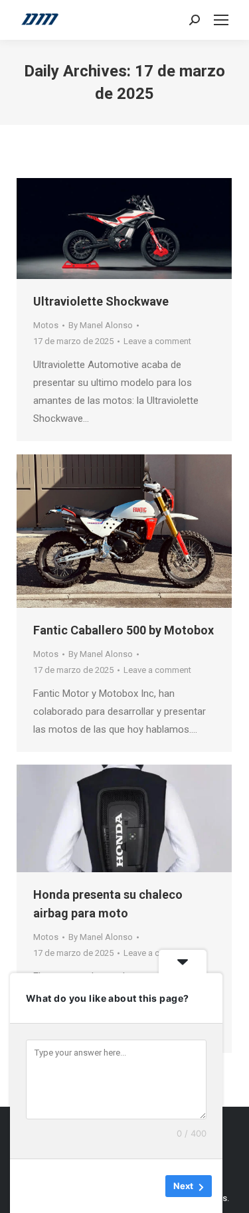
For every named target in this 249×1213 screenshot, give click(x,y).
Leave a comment (157, 341)
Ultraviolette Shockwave (101, 301)
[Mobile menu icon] (221, 20)
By (100, 325)
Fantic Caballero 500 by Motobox (123, 630)
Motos (45, 325)
